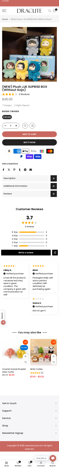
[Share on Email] (30, 169)
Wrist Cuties (36, 369)
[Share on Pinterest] (14, 169)
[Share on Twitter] (9, 169)
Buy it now (29, 142)
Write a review (25, 252)
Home (5, 19)
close (6, 1)
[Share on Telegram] (25, 169)
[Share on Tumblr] (19, 169)
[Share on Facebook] (3, 169)
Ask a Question (10, 163)
